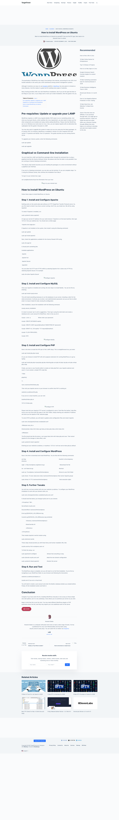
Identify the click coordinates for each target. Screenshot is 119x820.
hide (35, 98)
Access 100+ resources (40, 740)
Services (72, 745)
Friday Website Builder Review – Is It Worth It (59, 711)
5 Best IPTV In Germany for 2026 (56, 694)
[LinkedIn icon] (48, 632)
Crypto (85, 2)
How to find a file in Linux (87, 55)
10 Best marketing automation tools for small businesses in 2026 (88, 81)
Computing (56, 2)
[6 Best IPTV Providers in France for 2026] (85, 686)
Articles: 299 (49, 634)
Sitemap (78, 745)
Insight (74, 2)
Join (67, 664)
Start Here (49, 2)
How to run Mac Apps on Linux (88, 68)
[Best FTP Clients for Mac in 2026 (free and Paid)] (34, 703)
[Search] (96, 2)
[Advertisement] (59, 15)
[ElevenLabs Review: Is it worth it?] (85, 703)
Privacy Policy (52, 745)
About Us (66, 745)
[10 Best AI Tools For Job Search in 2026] (34, 686)
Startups (63, 2)
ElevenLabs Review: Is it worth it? (82, 711)
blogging (45, 86)
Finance (69, 2)
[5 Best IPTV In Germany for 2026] (59, 686)
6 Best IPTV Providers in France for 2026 (84, 694)
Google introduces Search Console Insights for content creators (87, 74)
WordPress (56, 86)
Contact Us (60, 745)
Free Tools (91, 2)
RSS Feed (84, 745)
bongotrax (66, 628)
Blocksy (26, 746)
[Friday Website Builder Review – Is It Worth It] (59, 703)
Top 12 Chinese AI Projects (87, 65)
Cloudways (36, 746)
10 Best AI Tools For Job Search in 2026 (32, 694)
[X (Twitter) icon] (49, 632)
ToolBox (80, 2)
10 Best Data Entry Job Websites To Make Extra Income (86, 106)
